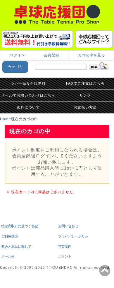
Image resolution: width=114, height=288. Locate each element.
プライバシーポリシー (74, 236)
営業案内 (65, 247)
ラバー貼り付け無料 (28, 83)
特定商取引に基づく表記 (19, 226)
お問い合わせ (68, 226)
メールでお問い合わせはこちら (28, 95)
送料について (28, 107)
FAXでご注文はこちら (85, 83)
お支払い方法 (85, 107)
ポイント (65, 256)
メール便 (8, 256)
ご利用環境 (9, 236)
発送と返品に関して (16, 247)
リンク (85, 95)
